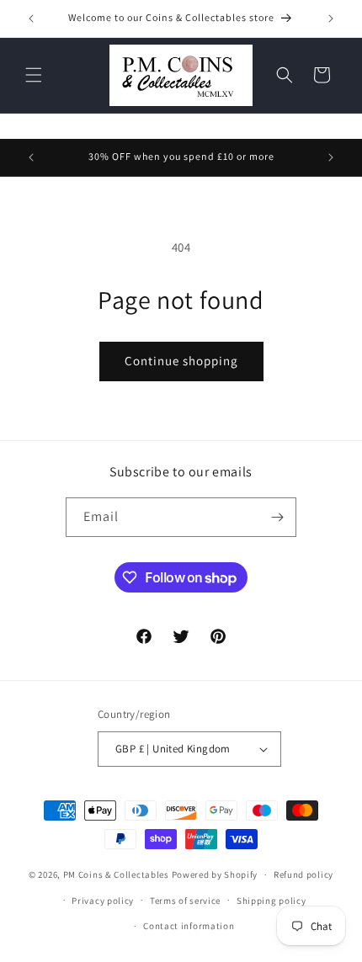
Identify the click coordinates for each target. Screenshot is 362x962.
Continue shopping (181, 361)
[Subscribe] (276, 517)
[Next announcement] (330, 18)
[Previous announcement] (31, 18)
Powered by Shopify (215, 874)
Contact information (188, 926)
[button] (33, 74)
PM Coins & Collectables (116, 874)
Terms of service (185, 900)
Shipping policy (271, 900)
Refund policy (303, 874)
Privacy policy (103, 900)
